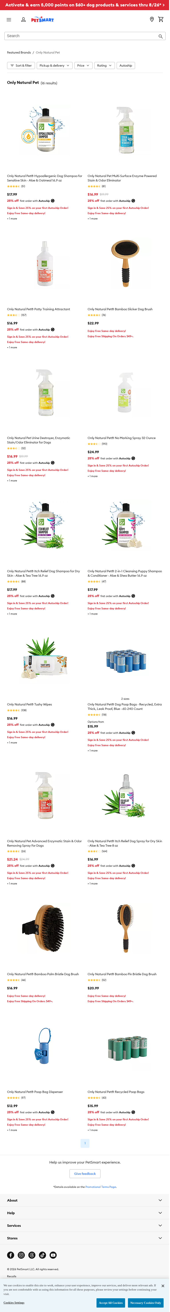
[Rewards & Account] (23, 20)
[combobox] (85, 36)
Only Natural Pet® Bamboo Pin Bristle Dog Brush (122, 974)
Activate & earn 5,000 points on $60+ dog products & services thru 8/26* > (85, 5)
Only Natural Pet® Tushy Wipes (29, 704)
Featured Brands (19, 52)
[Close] (159, 1286)
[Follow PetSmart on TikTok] (42, 1246)
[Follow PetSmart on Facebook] (10, 1246)
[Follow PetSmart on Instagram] (21, 1246)
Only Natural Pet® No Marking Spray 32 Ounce (122, 438)
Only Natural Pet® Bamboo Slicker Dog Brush (120, 309)
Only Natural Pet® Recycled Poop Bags (116, 1092)
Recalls (11, 1267)
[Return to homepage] (42, 19)
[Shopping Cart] (160, 20)
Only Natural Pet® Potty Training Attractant (38, 309)
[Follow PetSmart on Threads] (31, 1246)
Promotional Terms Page (100, 1187)
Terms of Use (15, 1274)
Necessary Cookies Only (142, 1302)
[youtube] (53, 1246)
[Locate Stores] (152, 20)
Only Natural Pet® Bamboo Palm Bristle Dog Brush (43, 974)
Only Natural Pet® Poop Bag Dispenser (35, 1092)
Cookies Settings (14, 1302)
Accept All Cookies (107, 1302)
